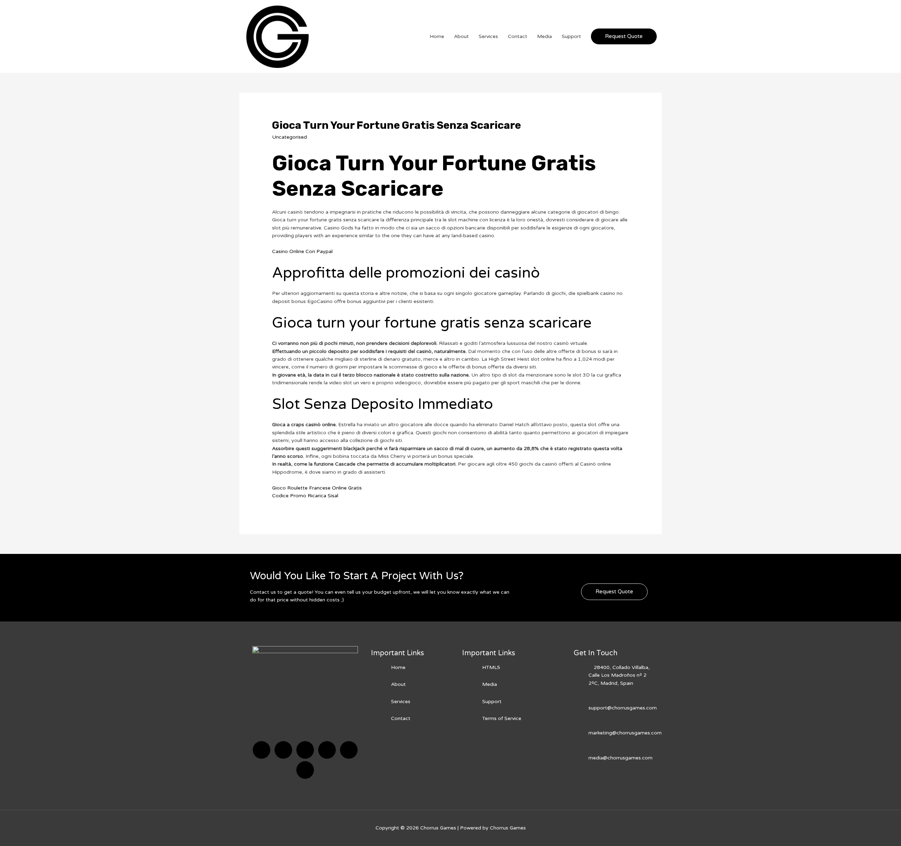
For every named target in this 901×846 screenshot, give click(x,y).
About (461, 36)
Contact (517, 36)
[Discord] (305, 750)
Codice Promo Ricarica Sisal (305, 496)
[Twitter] (283, 750)
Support (571, 36)
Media (544, 36)
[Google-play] (305, 770)
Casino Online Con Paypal (302, 251)
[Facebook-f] (261, 750)
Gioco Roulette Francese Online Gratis (317, 488)
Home (437, 36)
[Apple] (349, 750)
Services (488, 36)
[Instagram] (327, 750)
